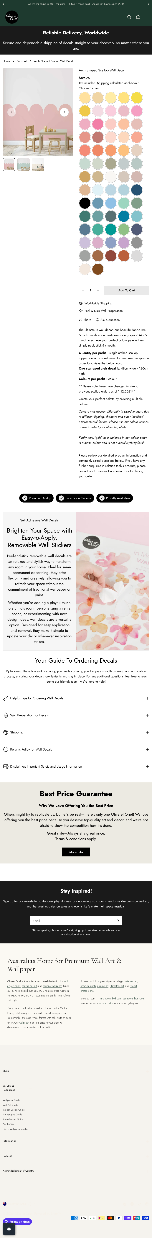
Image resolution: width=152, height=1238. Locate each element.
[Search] (129, 17)
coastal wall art (130, 981)
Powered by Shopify (47, 1213)
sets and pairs (106, 1003)
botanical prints (88, 986)
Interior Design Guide (14, 1109)
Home (6, 61)
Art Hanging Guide (12, 1114)
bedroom (116, 998)
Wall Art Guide (10, 1105)
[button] (3, 4)
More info (76, 852)
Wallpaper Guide (11, 1100)
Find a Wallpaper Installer (15, 1129)
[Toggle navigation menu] (147, 17)
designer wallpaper (52, 986)
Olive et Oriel (23, 1213)
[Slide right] (64, 112)
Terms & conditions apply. (76, 839)
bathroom (128, 998)
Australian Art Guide (13, 1119)
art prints (16, 986)
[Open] (9, 1229)
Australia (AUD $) (19, 1204)
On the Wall (9, 1124)
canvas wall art (29, 986)
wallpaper (24, 1022)
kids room (139, 998)
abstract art (102, 986)
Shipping (103, 83)
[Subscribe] (118, 921)
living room (105, 998)
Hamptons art (117, 986)
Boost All (22, 61)
